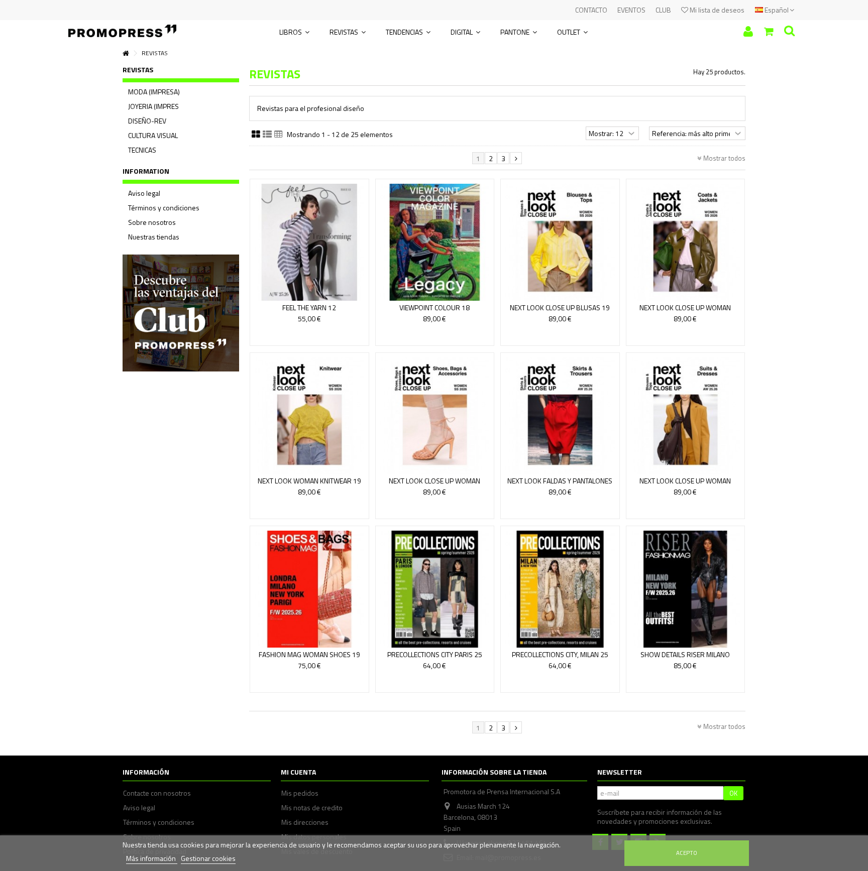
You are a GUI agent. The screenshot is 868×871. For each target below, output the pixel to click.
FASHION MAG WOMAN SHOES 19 (309, 654)
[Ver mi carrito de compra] (768, 32)
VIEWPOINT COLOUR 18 (434, 307)
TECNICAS (142, 150)
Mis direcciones (305, 822)
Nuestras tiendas (153, 236)
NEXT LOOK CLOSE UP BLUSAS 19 (560, 307)
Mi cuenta (298, 772)
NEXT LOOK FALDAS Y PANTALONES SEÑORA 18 (559, 485)
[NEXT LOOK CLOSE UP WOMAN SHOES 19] (435, 415)
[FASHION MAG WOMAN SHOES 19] (309, 589)
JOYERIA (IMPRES (153, 106)
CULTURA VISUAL (153, 135)
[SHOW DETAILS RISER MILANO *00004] (685, 589)
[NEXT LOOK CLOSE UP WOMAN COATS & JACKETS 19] (685, 242)
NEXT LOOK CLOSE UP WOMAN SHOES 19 (434, 485)
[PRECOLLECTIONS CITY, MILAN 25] (560, 589)
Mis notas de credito (312, 807)
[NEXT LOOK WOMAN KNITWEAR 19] (309, 415)
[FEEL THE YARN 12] (309, 242)
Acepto (686, 852)
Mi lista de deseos (716, 10)
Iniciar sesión (748, 31)
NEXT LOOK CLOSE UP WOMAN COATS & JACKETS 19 (685, 312)
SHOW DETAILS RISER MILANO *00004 (685, 659)
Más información (151, 858)
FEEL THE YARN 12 (309, 307)
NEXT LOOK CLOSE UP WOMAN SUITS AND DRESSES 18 (685, 485)
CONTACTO (591, 10)
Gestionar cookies (208, 858)
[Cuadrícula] (256, 135)
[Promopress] (122, 27)
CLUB (663, 10)
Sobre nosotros (152, 222)
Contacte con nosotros (157, 793)
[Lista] (267, 135)
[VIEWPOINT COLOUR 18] (435, 242)
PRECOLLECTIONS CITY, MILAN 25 (560, 654)
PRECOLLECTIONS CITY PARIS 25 (434, 654)
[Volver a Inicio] (126, 53)
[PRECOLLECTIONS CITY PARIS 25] (435, 589)
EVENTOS (631, 10)
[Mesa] (278, 135)
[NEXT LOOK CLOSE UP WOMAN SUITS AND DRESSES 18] (685, 415)
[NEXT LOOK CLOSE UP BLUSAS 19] (560, 242)
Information (146, 171)
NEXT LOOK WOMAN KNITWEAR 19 (309, 480)
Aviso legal (144, 193)
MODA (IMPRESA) (154, 91)
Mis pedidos (299, 793)
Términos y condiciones (163, 207)
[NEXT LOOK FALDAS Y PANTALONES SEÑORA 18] (560, 415)
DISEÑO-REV (147, 121)
